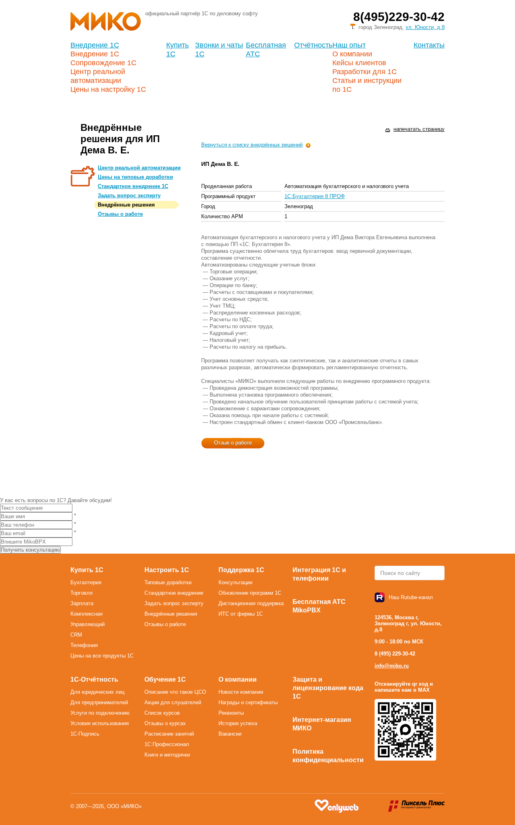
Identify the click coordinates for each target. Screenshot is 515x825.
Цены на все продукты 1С (102, 656)
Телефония (84, 645)
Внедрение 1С (94, 45)
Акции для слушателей (172, 702)
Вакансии (229, 734)
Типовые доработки (168, 582)
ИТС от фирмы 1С (240, 614)
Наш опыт (349, 45)
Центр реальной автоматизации (139, 168)
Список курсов (162, 713)
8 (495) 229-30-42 (395, 654)
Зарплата (81, 603)
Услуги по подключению (100, 713)
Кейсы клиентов (359, 63)
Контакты (429, 45)
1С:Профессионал (166, 744)
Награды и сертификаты (248, 702)
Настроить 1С (166, 570)
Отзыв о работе (233, 443)
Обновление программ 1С (249, 593)
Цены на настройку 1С (108, 89)
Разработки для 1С (364, 72)
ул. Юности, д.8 (425, 27)
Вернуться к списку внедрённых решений (252, 145)
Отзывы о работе (120, 214)
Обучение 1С (165, 679)
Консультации (235, 582)
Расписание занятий (169, 734)
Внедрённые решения (126, 205)
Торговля (81, 593)
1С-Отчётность (94, 679)
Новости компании (240, 692)
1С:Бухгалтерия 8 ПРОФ (314, 196)
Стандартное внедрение (173, 593)
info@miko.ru (392, 666)
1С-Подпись (84, 734)
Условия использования (99, 723)
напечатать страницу (419, 129)
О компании (352, 54)
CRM (76, 635)
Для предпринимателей (99, 702)
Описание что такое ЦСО (175, 692)
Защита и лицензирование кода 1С (328, 688)
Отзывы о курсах (165, 723)
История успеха (237, 723)
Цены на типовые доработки (135, 177)
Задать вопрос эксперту (129, 195)
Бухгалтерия (85, 582)
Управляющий (87, 624)
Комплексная (86, 614)
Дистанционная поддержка (251, 603)
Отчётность (313, 45)
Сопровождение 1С (103, 63)
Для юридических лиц (97, 692)
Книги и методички (167, 755)
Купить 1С (86, 570)
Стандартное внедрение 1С (133, 186)
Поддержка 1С (241, 570)
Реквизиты (231, 713)
